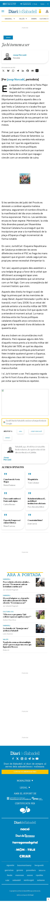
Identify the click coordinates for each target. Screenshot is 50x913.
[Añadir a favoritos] (37, 70)
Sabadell (10, 18)
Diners (34, 18)
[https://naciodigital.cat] (25, 829)
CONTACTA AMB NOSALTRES (25, 772)
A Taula (34, 4)
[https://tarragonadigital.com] (25, 843)
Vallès (23, 18)
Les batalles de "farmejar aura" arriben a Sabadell (16, 629)
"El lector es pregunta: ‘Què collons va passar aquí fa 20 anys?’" (17, 616)
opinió (7, 438)
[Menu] (3, 11)
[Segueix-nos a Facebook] (13, 758)
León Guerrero (8, 634)
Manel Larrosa (9, 526)
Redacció (6, 650)
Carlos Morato (9, 504)
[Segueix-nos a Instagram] (22, 758)
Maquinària (33, 479)
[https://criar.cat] (25, 856)
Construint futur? (35, 520)
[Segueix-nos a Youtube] (37, 758)
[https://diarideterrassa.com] (25, 836)
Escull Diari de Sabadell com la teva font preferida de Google (26, 422)
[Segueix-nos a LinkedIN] (33, 758)
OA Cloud (30, 895)
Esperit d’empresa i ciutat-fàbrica (12, 521)
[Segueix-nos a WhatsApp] (26, 758)
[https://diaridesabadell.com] (25, 823)
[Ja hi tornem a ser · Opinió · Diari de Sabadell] (24, 11)
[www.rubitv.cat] (7, 880)
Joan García (32, 524)
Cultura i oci (8, 611)
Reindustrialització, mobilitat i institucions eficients (37, 501)
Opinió (8, 37)
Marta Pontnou (9, 485)
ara (20, 431)
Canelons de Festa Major (12, 480)
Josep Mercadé (19, 55)
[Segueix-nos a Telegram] (29, 758)
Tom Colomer (33, 483)
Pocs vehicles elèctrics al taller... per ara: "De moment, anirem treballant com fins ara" (16, 584)
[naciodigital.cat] (24, 865)
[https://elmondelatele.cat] (25, 850)
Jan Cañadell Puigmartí (10, 589)
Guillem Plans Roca (9, 620)
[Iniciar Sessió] (47, 11)
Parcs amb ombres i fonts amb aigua (12, 500)
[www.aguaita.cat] (10, 865)
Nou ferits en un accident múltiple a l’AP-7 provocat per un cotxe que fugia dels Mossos (17, 644)
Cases (42, 4)
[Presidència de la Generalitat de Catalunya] (19, 798)
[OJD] (25, 810)
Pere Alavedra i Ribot (36, 507)
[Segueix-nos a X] (17, 758)
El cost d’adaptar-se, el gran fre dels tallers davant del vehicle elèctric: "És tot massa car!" (16, 600)
